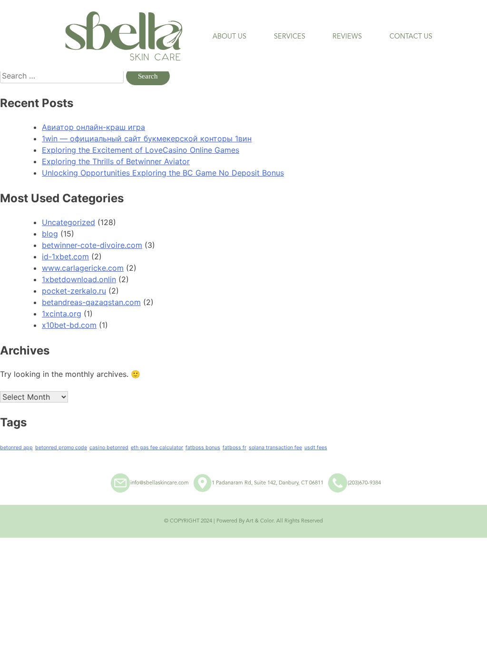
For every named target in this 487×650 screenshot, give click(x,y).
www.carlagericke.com (83, 268)
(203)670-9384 (364, 483)
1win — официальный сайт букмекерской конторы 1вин (147, 138)
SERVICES (289, 36)
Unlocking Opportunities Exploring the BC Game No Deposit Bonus (163, 172)
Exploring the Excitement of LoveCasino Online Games (140, 150)
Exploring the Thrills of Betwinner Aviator (116, 161)
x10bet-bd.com (69, 325)
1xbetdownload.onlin (79, 279)
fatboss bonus (202, 447)
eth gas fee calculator (157, 447)
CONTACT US (411, 36)
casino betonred (108, 447)
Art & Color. (260, 521)
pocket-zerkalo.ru (74, 290)
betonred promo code (61, 447)
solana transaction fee (275, 447)
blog (50, 233)
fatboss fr (234, 447)
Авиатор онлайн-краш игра (93, 127)
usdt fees (315, 447)
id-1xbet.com (65, 256)
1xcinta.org (61, 313)
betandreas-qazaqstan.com (91, 302)
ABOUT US (229, 36)
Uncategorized (68, 222)
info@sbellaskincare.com (159, 483)
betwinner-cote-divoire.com (92, 245)
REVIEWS (347, 36)
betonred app (16, 447)
